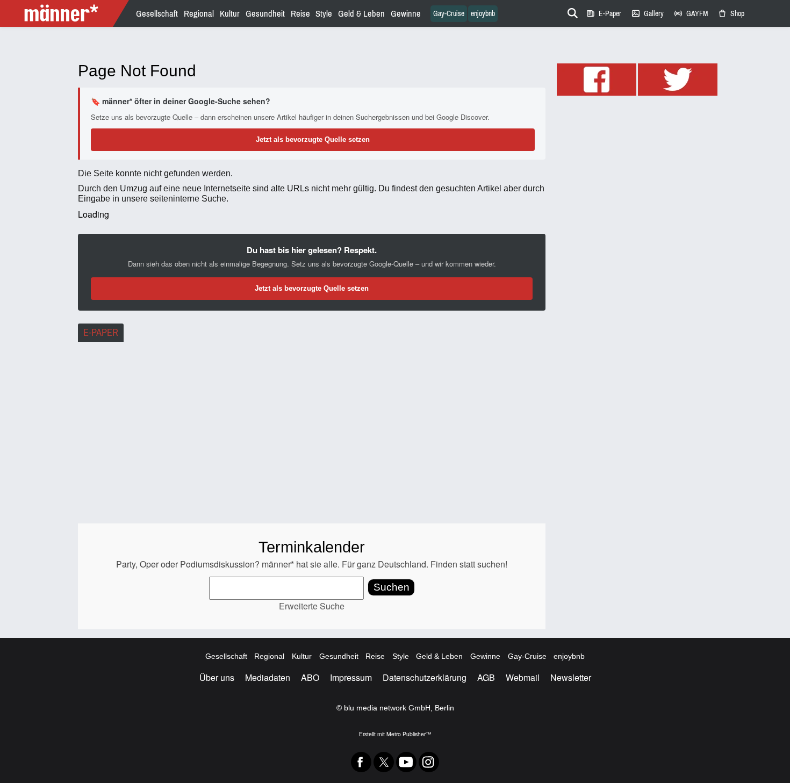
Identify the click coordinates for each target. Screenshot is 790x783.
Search (571, 11)
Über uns (216, 677)
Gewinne (406, 13)
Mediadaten (267, 677)
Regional (199, 13)
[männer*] (66, 13)
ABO (310, 677)
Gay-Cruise (448, 13)
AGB (486, 677)
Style (323, 13)
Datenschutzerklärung (424, 677)
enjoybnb (483, 13)
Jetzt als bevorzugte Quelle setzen (313, 139)
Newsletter (570, 677)
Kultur (230, 13)
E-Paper (603, 13)
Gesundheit (265, 13)
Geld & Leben (361, 13)
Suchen (392, 587)
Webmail (523, 677)
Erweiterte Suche (311, 606)
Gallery (647, 13)
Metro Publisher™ (408, 734)
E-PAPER (100, 333)
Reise (300, 13)
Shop (731, 13)
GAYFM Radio (691, 13)
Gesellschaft (157, 13)
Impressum (351, 677)
